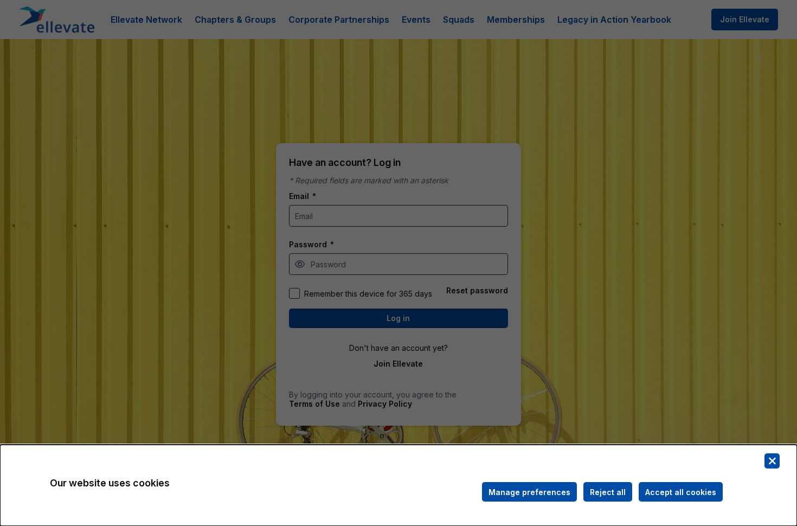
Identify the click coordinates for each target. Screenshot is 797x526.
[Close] (772, 461)
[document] (398, 485)
